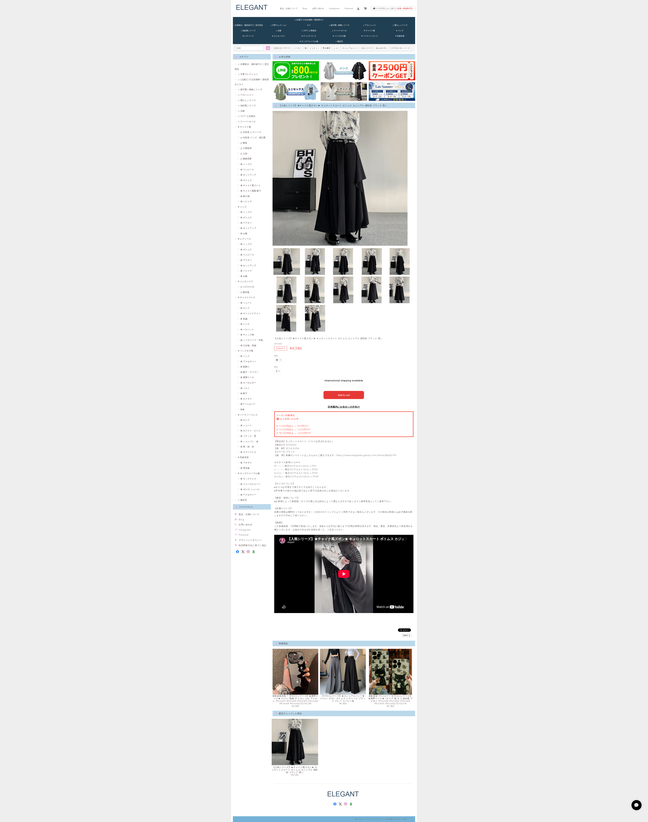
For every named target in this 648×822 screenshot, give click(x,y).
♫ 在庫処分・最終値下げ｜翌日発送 (248, 25)
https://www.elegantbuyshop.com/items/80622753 (366, 455)
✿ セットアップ (248, 174)
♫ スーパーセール (339, 30)
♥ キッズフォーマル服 (309, 41)
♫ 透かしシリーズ (400, 25)
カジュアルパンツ (350, 48)
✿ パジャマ (246, 201)
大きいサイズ (367, 48)
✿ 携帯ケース (247, 377)
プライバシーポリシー (250, 540)
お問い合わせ (318, 8)
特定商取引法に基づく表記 (252, 545)
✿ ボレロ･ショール (250, 489)
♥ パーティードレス (369, 36)
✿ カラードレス (248, 452)
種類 (276, 356)
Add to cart (344, 395)
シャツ (336, 48)
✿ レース (245, 324)
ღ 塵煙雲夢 (246, 158)
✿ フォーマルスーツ (250, 484)
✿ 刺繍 (243, 318)
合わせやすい (382, 48)
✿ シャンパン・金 (249, 441)
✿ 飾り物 (245, 196)
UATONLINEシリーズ (400, 48)
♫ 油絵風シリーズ (248, 30)
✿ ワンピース (247, 169)
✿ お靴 (243, 233)
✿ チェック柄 (247, 334)
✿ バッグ (245, 356)
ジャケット (314, 48)
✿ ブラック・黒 (248, 436)
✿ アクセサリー (248, 361)
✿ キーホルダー (248, 382)
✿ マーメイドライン (250, 313)
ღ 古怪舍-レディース (250, 132)
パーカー (298, 48)
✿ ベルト (245, 388)
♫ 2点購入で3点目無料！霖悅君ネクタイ (309, 20)
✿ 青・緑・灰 (247, 446)
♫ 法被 (278, 30)
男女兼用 (326, 48)
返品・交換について (289, 8)
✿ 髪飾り (245, 366)
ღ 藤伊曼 (244, 292)
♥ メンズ (399, 30)
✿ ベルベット (247, 329)
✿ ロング (245, 308)
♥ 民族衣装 (399, 36)
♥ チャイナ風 (369, 30)
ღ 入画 (243, 153)
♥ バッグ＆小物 (339, 36)
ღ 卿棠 (243, 142)
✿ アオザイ (246, 462)
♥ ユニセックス (278, 36)
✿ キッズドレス (248, 478)
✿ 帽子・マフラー (249, 372)
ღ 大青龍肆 (246, 148)
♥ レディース (248, 36)
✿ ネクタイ (246, 398)
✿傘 (242, 409)
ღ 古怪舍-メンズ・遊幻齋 (253, 137)
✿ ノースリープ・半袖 (251, 340)
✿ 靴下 (243, 393)
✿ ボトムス (246, 180)
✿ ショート (246, 302)
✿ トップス (246, 164)
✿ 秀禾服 (245, 468)
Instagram (334, 8)
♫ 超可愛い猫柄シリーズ (339, 25)
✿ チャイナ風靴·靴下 (250, 190)
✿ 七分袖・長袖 (248, 345)
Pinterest (349, 8)
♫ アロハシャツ (369, 25)
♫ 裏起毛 (339, 41)
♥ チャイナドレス (309, 36)
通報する (406, 635)
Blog (305, 8)
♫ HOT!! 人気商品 (309, 30)
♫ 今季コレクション (278, 25)
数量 (276, 367)
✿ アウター (246, 222)
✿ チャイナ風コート (250, 185)
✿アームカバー (247, 404)
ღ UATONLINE (247, 286)
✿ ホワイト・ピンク (250, 430)
